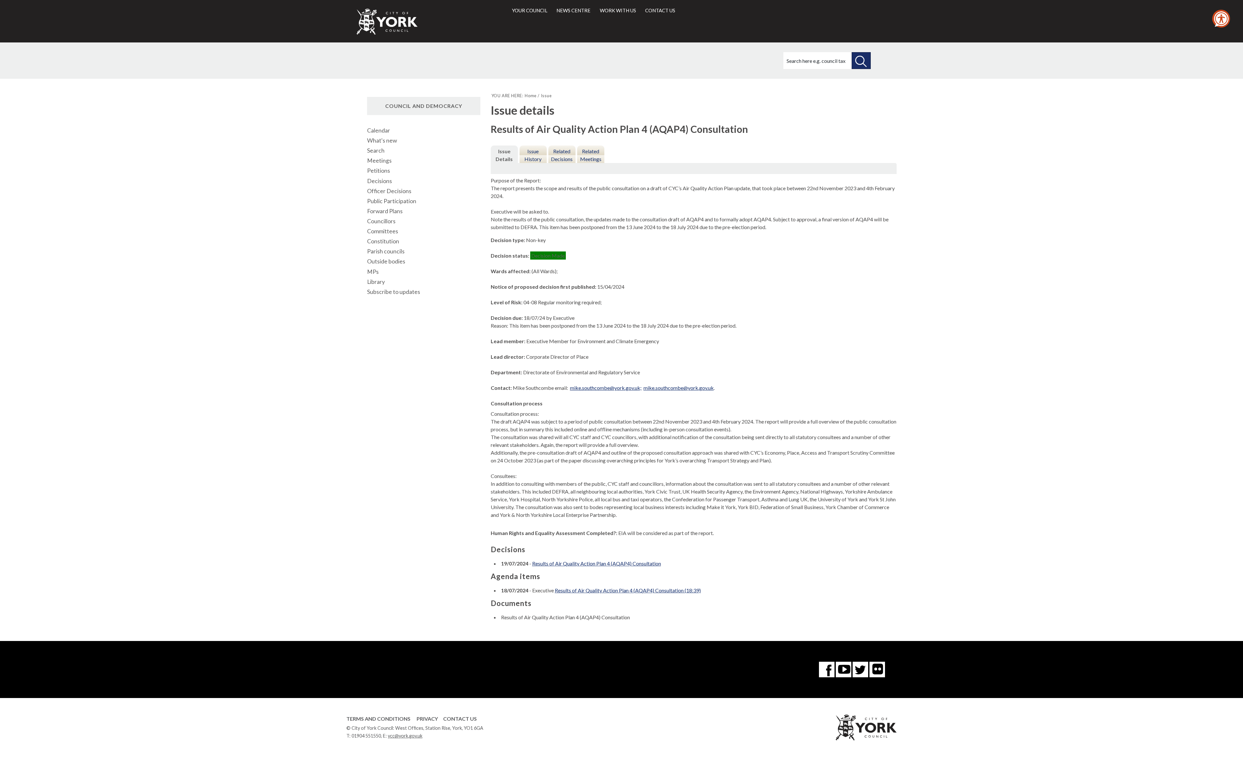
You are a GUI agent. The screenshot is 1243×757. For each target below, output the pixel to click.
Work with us (618, 10)
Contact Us (460, 719)
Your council (529, 10)
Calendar (378, 130)
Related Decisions (562, 155)
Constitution (383, 241)
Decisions (379, 181)
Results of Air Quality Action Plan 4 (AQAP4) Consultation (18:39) (628, 590)
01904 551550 (366, 736)
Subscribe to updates (393, 291)
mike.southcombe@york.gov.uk (679, 388)
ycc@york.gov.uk (405, 736)
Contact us (660, 10)
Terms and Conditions (378, 719)
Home (531, 95)
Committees (382, 231)
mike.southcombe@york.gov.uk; (606, 388)
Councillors (381, 221)
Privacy (427, 719)
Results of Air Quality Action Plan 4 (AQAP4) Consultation (596, 563)
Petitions (378, 170)
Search (376, 150)
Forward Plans (385, 211)
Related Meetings (590, 155)
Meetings (379, 160)
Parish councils (386, 251)
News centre (573, 10)
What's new (382, 140)
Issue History (533, 155)
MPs (373, 271)
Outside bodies (386, 261)
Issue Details (504, 155)
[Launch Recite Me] (1221, 19)
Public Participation (391, 201)
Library (376, 281)
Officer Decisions (389, 191)
